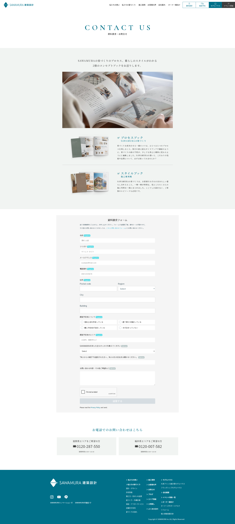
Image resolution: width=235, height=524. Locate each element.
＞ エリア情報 (151, 499)
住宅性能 (129, 492)
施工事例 (142, 5)
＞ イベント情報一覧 (168, 497)
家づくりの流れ (131, 512)
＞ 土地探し (150, 504)
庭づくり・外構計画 (133, 500)
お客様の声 (152, 5)
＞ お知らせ (150, 489)
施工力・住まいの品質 (134, 496)
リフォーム (165, 510)
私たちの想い (114, 5)
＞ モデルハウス (166, 480)
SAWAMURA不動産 (82, 502)
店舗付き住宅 (131, 508)
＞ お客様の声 (151, 484)
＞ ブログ (149, 494)
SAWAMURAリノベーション (60, 502)
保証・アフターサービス (135, 504)
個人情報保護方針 (167, 513)
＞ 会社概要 (165, 492)
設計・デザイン (131, 488)
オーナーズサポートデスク (170, 506)
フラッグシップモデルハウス (171, 487)
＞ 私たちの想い (132, 480)
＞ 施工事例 (150, 480)
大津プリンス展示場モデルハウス (173, 483)
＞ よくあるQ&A (152, 509)
